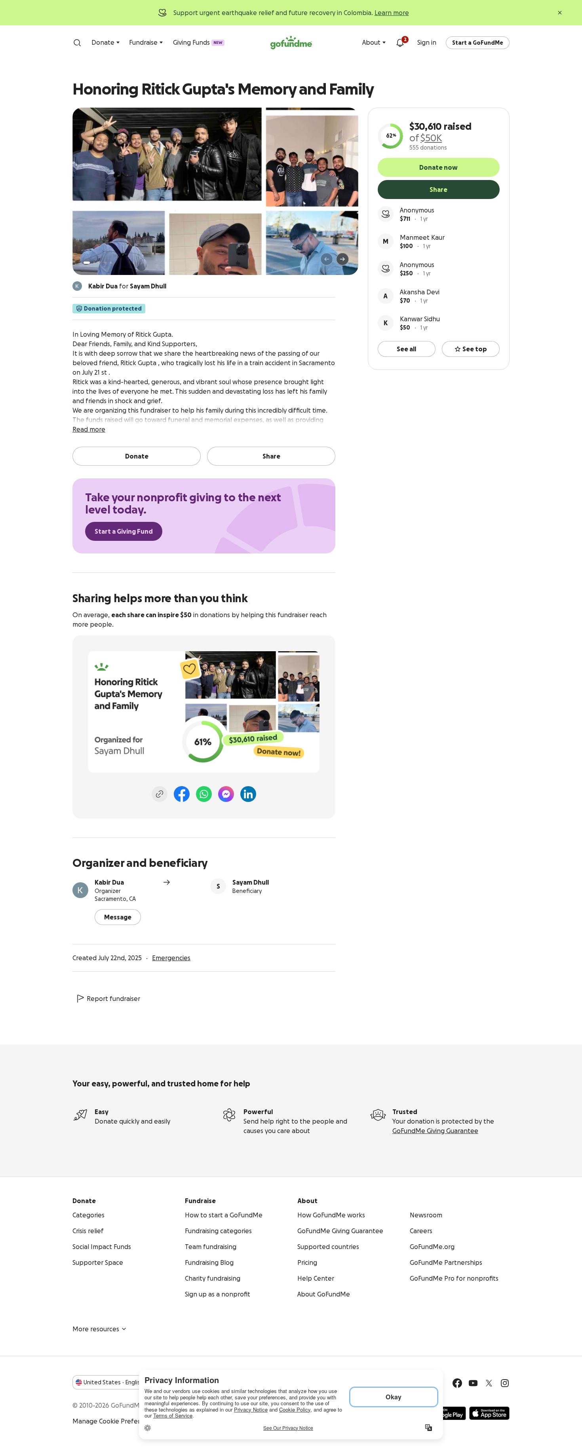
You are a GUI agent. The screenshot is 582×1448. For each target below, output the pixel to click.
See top (474, 349)
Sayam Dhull (250, 882)
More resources (95, 1328)
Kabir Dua (109, 882)
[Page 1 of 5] (87, 263)
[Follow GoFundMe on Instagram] (505, 1383)
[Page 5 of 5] (111, 263)
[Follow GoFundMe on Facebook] (457, 1383)
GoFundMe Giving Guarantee (435, 1130)
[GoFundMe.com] (291, 43)
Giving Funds (198, 42)
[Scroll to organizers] (77, 286)
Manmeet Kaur (422, 237)
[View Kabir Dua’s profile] (80, 890)
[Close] (559, 12)
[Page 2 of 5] (94, 263)
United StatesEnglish (113, 1382)
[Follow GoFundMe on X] (489, 1383)
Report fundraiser (113, 998)
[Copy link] (159, 794)
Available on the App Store (489, 1413)
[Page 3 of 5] (100, 263)
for (127, 286)
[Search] (77, 43)
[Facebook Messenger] (226, 794)
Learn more (392, 12)
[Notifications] (400, 43)
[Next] (342, 259)
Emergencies (171, 957)
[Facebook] (182, 794)
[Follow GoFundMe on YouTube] (473, 1383)
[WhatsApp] (204, 794)
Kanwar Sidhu (420, 318)
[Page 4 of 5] (105, 263)
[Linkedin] (248, 794)
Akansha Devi (419, 292)
